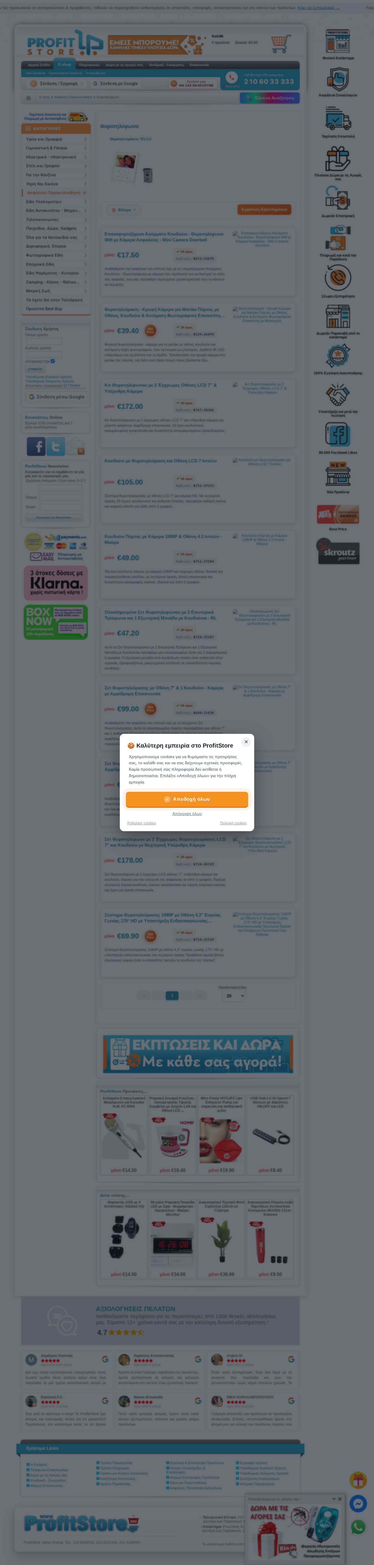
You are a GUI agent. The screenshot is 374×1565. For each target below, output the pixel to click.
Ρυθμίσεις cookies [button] (141, 823)
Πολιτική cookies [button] (233, 823)
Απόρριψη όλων (187, 814)
